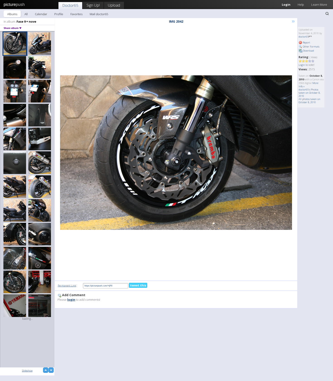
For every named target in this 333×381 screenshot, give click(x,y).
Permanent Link (67, 285)
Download (308, 50)
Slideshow (27, 370)
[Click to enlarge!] (176, 152)
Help (301, 4)
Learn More (319, 4)
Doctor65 (70, 5)
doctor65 (304, 36)
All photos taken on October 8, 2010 (309, 100)
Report (306, 42)
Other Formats (310, 46)
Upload (114, 5)
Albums (12, 14)
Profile (58, 14)
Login (286, 4)
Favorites (76, 14)
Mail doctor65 (99, 14)
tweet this (138, 285)
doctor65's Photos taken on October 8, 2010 (309, 93)
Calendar (41, 14)
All (26, 14)
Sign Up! (93, 5)
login (71, 300)
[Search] (327, 13)
